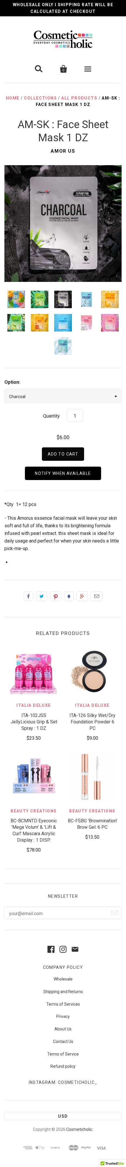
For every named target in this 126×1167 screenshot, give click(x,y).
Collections (40, 98)
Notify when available (63, 473)
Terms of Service (63, 1054)
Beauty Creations (34, 811)
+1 (82, 596)
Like (28, 596)
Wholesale (63, 979)
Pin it (55, 596)
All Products (79, 98)
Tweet (41, 596)
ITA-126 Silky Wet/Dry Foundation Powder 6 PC (92, 722)
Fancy (69, 596)
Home (13, 98)
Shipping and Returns (63, 991)
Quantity (51, 416)
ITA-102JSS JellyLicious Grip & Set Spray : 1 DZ (34, 722)
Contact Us (63, 1041)
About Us (63, 1029)
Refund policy (63, 1066)
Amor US (63, 151)
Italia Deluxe (33, 705)
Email (97, 596)
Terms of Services (63, 1004)
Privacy (63, 1016)
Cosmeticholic (79, 1129)
